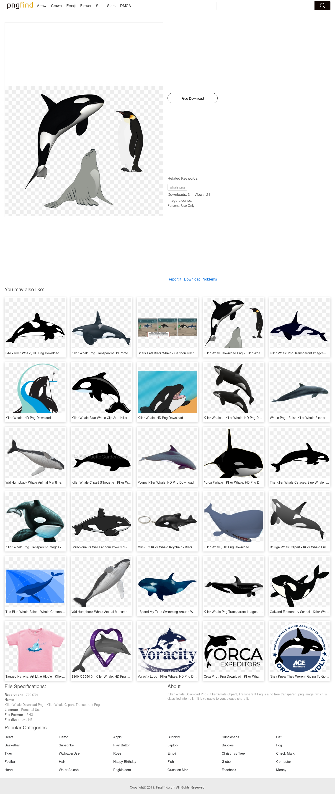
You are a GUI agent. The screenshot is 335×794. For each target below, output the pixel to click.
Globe (226, 761)
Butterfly (174, 736)
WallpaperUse (69, 753)
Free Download (192, 98)
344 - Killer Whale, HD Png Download (32, 353)
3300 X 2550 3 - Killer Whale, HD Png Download (106, 676)
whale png (177, 187)
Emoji (71, 5)
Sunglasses (230, 736)
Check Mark (285, 753)
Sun (99, 5)
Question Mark (179, 769)
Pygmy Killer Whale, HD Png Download (166, 482)
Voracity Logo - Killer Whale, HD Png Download (172, 676)
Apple (117, 736)
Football (10, 761)
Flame (63, 736)
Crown (56, 5)
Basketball (12, 745)
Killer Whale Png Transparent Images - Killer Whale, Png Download (53, 547)
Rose (117, 753)
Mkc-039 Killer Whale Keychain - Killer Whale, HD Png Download (184, 547)
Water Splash (69, 769)
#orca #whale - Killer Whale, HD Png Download (237, 482)
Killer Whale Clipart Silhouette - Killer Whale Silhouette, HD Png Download (125, 482)
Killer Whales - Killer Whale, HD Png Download (237, 417)
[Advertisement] (84, 54)
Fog (279, 745)
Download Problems (200, 279)
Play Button (121, 745)
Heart (9, 736)
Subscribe (66, 745)
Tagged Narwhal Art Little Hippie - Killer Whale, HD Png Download (52, 676)
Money (281, 769)
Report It (174, 279)
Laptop (173, 745)
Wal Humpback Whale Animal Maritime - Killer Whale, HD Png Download (57, 482)
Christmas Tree (233, 753)
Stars (111, 5)
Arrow (41, 5)
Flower (85, 5)
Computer (283, 761)
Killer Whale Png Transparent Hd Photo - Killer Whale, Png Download (121, 353)
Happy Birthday (124, 761)
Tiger (8, 753)
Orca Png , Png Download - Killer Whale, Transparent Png (245, 676)
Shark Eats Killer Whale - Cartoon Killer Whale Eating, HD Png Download (190, 353)
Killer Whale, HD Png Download (28, 417)
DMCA (125, 5)
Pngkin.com (122, 769)
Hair (62, 761)
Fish (171, 761)
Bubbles (228, 745)
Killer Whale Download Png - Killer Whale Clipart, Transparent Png (251, 353)
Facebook (229, 769)
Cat (278, 736)
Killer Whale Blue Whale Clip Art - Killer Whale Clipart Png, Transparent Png (126, 417)
